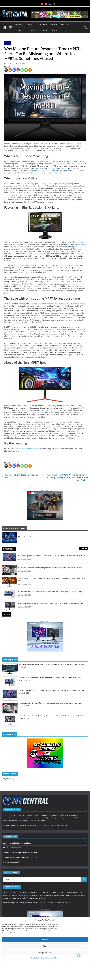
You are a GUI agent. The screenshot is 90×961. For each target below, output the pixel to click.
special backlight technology (45, 184)
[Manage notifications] (79, 955)
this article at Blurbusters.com (30, 449)
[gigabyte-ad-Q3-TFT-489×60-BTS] (59, 12)
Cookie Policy (35, 958)
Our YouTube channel (11, 862)
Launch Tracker (50, 30)
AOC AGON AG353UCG (50, 410)
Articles (31, 24)
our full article (28, 253)
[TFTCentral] (5, 27)
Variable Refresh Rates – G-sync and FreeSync (24, 476)
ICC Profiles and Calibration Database (17, 843)
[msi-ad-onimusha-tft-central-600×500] (45, 492)
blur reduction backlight (75, 244)
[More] (30, 70)
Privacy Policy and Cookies (49, 958)
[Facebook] (14, 70)
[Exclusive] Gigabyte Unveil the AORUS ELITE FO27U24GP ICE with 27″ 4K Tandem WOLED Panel (51, 556)
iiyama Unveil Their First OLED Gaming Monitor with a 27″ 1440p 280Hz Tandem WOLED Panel (50, 603)
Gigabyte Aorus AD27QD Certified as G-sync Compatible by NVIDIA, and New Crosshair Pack (66, 477)
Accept (45, 939)
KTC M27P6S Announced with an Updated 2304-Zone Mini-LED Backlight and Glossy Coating (50, 591)
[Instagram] (18, 70)
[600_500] (45, 623)
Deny (45, 946)
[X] (6, 70)
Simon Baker (22, 63)
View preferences (45, 952)
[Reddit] (10, 70)
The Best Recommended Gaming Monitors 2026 (20, 857)
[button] (23, 24)
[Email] (26, 70)
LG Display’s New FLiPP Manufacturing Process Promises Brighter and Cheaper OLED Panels (50, 568)
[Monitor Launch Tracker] (9, 537)
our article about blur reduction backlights (51, 170)
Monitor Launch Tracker (26, 537)
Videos (54, 24)
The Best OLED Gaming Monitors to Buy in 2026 (20, 852)
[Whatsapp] (22, 70)
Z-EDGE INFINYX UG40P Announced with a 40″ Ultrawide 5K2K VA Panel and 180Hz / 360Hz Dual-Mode (51, 579)
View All (84, 548)
